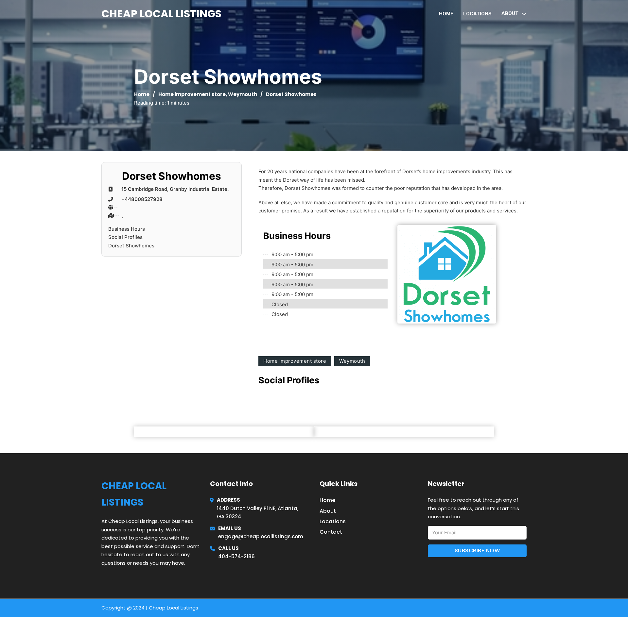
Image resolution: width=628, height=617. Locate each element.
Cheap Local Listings (161, 13)
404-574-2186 (236, 556)
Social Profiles (125, 237)
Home (446, 14)
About (328, 511)
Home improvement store (192, 94)
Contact (331, 532)
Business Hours (126, 229)
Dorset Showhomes (131, 245)
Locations (477, 14)
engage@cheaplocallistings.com (260, 536)
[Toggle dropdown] (524, 13)
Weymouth (242, 94)
